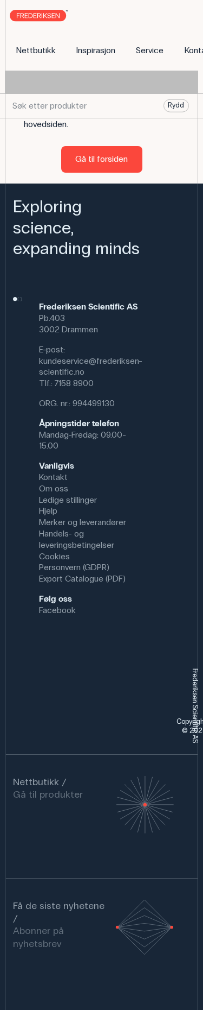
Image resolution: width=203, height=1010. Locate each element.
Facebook (57, 610)
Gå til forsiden (101, 159)
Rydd (176, 105)
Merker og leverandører (82, 522)
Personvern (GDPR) (74, 567)
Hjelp (48, 511)
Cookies (54, 556)
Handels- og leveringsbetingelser (76, 539)
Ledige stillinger (68, 500)
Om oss (53, 488)
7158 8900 (74, 383)
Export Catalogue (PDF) (82, 578)
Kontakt (53, 477)
